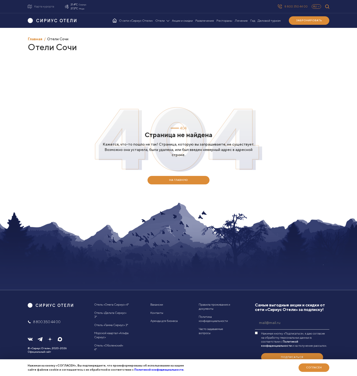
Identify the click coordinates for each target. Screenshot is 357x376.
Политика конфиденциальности (213, 319)
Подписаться (292, 357)
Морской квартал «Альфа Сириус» (111, 335)
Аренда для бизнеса (164, 321)
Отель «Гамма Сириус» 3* (111, 325)
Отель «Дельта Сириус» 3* (110, 315)
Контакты (156, 312)
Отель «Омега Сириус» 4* (111, 304)
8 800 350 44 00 (296, 6)
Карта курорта (44, 6)
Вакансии (156, 304)
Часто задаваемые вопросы (211, 331)
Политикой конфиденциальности (158, 369)
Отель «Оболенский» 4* (108, 347)
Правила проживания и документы (214, 306)
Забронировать (309, 20)
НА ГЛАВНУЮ (178, 179)
